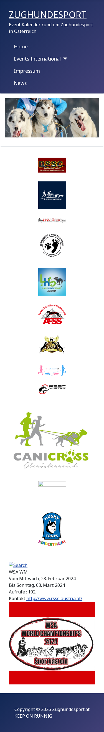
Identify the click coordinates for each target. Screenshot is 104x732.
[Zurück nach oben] (94, 722)
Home (21, 46)
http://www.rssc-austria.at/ (54, 598)
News (20, 83)
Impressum (27, 70)
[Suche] (18, 565)
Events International (37, 58)
